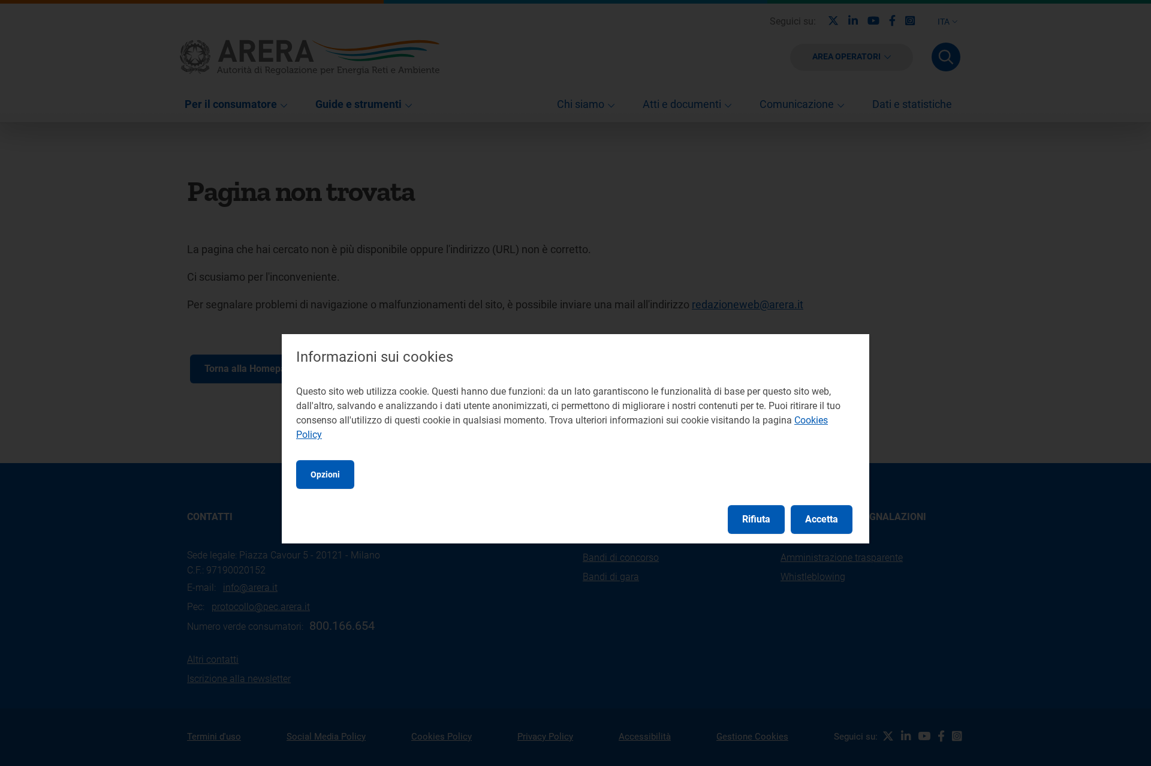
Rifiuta (756, 519)
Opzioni (325, 474)
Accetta (821, 519)
